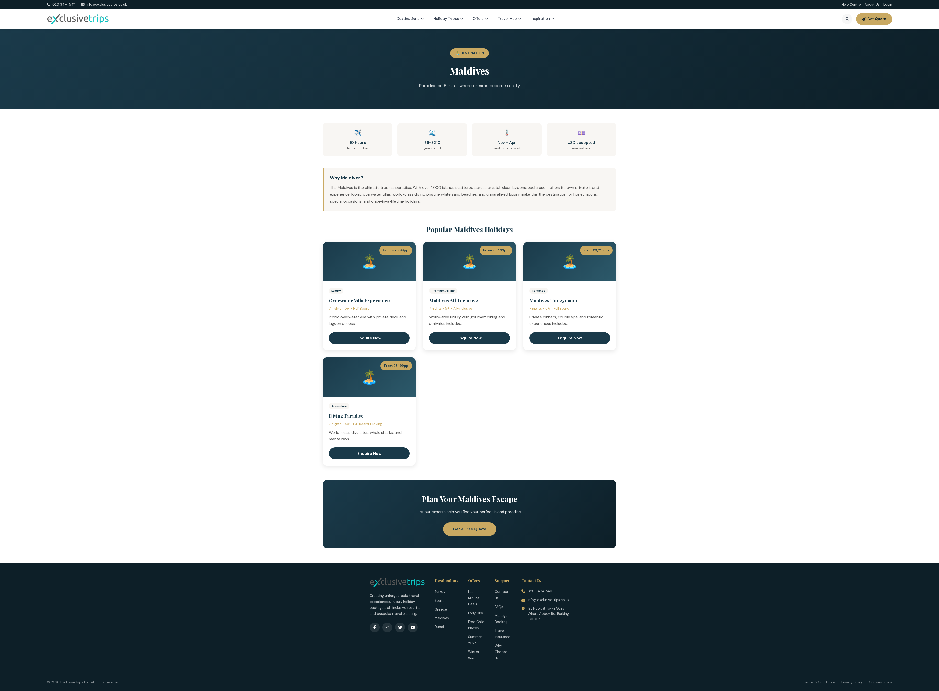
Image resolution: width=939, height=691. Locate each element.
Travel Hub (507, 18)
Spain (439, 600)
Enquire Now (369, 338)
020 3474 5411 (540, 591)
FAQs (499, 607)
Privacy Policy (852, 682)
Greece (441, 609)
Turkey (440, 592)
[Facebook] (375, 627)
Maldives (442, 618)
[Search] (847, 19)
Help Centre (851, 4)
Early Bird (475, 613)
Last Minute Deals (474, 598)
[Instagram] (387, 627)
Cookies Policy (880, 682)
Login (887, 4)
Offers (478, 18)
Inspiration (540, 18)
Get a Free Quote (469, 529)
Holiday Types (446, 18)
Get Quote (876, 19)
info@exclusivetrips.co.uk (548, 600)
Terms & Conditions (820, 682)
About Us (872, 4)
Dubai (439, 627)
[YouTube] (413, 627)
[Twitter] (400, 627)
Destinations (408, 18)
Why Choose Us (501, 652)
